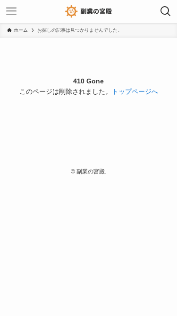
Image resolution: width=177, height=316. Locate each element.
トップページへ (135, 91)
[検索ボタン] (165, 11)
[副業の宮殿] (88, 11)
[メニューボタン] (11, 11)
